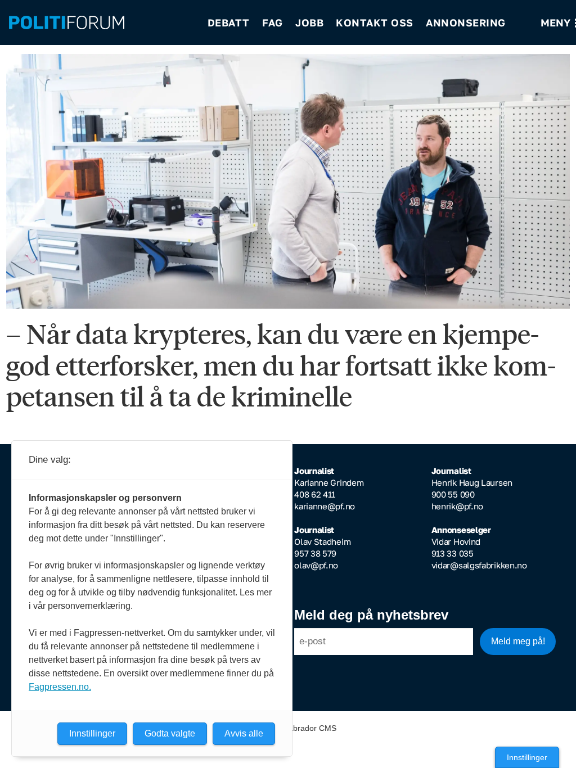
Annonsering (466, 22)
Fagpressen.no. (60, 687)
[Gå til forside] (100, 23)
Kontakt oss (374, 22)
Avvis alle (243, 733)
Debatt (229, 22)
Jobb (309, 22)
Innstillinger (527, 757)
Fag (272, 22)
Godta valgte (170, 733)
